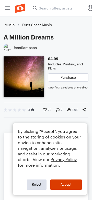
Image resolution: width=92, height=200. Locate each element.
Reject (36, 184)
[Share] (85, 109)
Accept (66, 184)
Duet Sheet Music (37, 25)
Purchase (68, 77)
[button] (32, 110)
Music (10, 25)
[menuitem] (7, 8)
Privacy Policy (64, 159)
